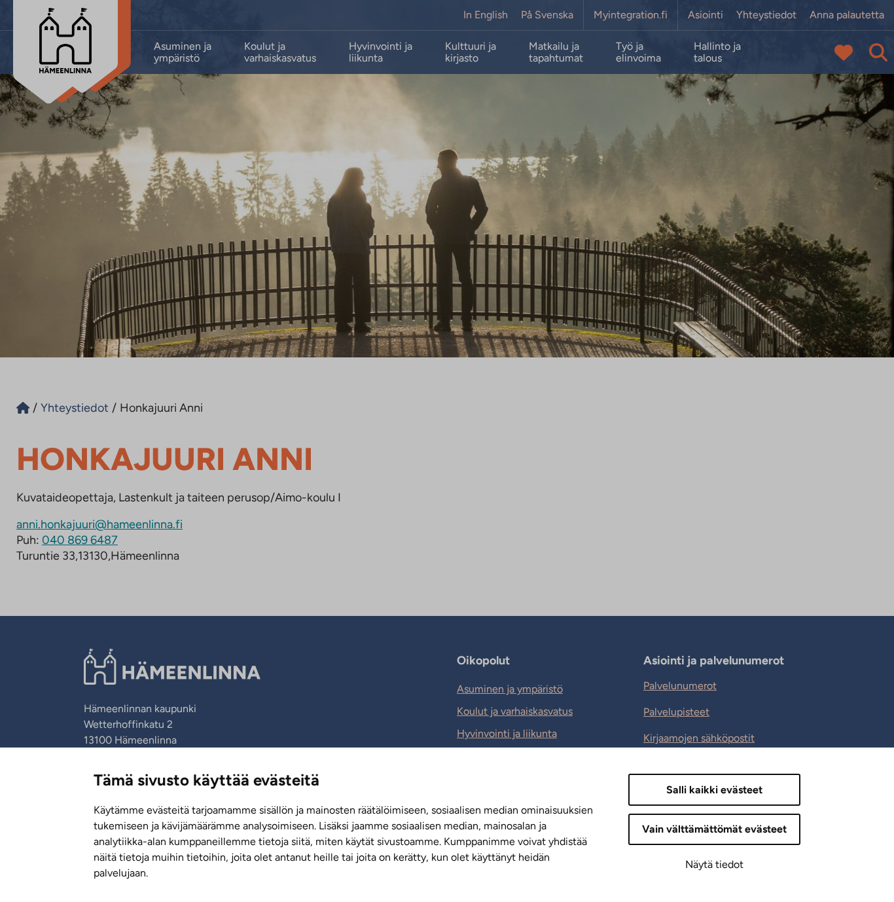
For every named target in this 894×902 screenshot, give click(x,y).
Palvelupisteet (676, 712)
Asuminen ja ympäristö (182, 52)
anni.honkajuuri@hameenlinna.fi (99, 524)
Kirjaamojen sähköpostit (699, 738)
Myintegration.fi (631, 15)
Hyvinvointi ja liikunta (380, 52)
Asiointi (705, 15)
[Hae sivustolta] (878, 52)
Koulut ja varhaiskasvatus (280, 52)
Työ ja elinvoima (638, 52)
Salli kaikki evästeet (714, 790)
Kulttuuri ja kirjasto (470, 52)
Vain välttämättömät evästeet (714, 829)
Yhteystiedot (766, 15)
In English (485, 15)
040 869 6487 (80, 540)
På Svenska (547, 15)
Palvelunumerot (680, 685)
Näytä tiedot (714, 864)
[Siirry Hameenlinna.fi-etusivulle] (22, 408)
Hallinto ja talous (717, 52)
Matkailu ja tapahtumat (556, 52)
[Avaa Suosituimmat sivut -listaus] (843, 52)
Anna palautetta (847, 15)
